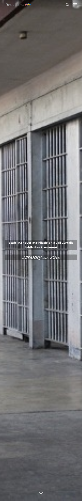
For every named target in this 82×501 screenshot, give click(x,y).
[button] (75, 4)
